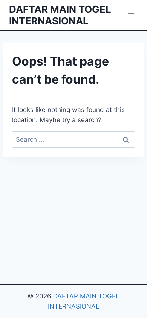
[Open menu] (131, 15)
